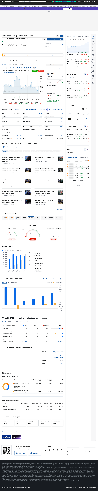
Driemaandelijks (12, 282)
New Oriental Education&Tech (47, 421)
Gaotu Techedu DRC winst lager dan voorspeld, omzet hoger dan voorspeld (12, 159)
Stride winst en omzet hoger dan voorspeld (44, 181)
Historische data (22, 64)
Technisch (39, 61)
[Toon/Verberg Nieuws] (34, 68)
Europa (54, 6)
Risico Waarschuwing (91, 487)
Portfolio (69, 451)
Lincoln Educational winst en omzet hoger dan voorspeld (12, 192)
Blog (68, 446)
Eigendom (15, 64)
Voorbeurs (25, 6)
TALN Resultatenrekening (13, 279)
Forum (45, 61)
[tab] (5, 218)
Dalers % (81, 77)
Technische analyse (10, 214)
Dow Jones (69, 59)
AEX (68, 52)
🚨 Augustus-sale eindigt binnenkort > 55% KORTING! (64, 1)
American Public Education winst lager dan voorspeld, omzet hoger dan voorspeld (13, 182)
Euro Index (69, 66)
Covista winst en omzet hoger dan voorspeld (44, 158)
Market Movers (71, 74)
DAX (68, 61)
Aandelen (5, 6)
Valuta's (69, 36)
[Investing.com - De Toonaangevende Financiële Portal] (8, 1)
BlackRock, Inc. (6, 406)
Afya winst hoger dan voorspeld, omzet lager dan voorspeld (11, 169)
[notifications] (92, 1)
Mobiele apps (70, 448)
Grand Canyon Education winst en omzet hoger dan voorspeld (44, 192)
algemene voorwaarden (71, 487)
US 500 (68, 56)
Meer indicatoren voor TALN (56, 109)
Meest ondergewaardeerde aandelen (73, 151)
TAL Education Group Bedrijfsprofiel (17, 348)
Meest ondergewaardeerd (72, 157)
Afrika (71, 6)
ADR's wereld (36, 6)
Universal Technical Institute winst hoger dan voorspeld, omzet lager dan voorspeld (45, 170)
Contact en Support (88, 451)
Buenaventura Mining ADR (58, 421)
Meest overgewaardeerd (84, 157)
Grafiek (12, 61)
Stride (17, 421)
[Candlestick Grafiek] (4, 68)
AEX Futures (70, 54)
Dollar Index (69, 63)
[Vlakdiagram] (6, 68)
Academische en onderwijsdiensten (58, 356)
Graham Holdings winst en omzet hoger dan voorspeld (44, 201)
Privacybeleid (82, 487)
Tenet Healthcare (7, 421)
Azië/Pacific (66, 6)
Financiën (31, 61)
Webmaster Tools (71, 454)
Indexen (74, 36)
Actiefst (69, 77)
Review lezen (87, 114)
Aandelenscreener (58, 4)
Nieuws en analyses (21, 61)
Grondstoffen (80, 36)
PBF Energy (30, 421)
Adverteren (86, 448)
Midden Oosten (60, 6)
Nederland (20, 6)
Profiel (9, 64)
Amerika (50, 6)
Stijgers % (74, 77)
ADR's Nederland (43, 6)
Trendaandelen (71, 126)
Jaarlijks (4, 282)
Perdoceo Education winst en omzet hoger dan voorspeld (12, 201)
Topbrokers (70, 105)
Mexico (61, 363)
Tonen (25, 341)
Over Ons (86, 446)
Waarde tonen (59, 44)
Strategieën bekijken (54, 54)
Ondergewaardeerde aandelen (79, 6)
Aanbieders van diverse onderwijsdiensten (57, 352)
